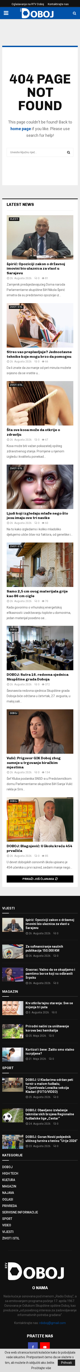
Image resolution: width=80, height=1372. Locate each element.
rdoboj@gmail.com (52, 1323)
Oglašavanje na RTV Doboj (28, 4)
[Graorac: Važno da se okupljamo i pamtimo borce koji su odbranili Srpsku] (12, 975)
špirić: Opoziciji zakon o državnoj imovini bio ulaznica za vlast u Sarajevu (36, 268)
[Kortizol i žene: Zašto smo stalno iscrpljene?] (12, 1055)
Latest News (20, 204)
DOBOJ (13, 629)
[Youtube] (45, 1347)
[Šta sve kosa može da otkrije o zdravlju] (40, 403)
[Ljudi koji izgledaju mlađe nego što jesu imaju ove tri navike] (40, 487)
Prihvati (66, 1362)
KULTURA (8, 1180)
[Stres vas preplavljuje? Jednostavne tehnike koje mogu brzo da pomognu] (40, 325)
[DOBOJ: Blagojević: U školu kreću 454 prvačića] (40, 819)
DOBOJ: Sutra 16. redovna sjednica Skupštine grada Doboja (37, 676)
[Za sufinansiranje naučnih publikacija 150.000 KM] (12, 951)
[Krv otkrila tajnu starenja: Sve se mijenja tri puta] (12, 1008)
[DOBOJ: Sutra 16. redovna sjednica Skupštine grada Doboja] (40, 648)
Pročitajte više (41, 1368)
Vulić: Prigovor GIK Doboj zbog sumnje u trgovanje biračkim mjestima (34, 763)
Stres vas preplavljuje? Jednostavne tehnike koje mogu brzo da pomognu (39, 354)
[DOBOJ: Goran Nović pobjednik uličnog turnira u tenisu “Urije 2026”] (12, 1142)
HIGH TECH (10, 1173)
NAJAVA (8, 1193)
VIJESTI (14, 219)
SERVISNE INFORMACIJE (20, 1212)
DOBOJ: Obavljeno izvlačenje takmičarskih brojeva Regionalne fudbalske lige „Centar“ (50, 1114)
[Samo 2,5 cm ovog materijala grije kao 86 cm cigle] (40, 565)
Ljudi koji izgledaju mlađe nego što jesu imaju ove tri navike (37, 515)
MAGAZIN (9, 1186)
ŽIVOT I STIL (16, 307)
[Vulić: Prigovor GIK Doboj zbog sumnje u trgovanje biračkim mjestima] (40, 731)
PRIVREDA (9, 1206)
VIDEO (6, 1225)
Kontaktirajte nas (58, 4)
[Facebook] (33, 1347)
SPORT (7, 1219)
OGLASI (7, 1199)
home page (20, 128)
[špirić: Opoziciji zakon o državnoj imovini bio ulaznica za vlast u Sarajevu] (40, 237)
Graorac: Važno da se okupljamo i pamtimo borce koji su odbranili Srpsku (50, 973)
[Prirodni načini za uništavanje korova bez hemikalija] (12, 1031)
